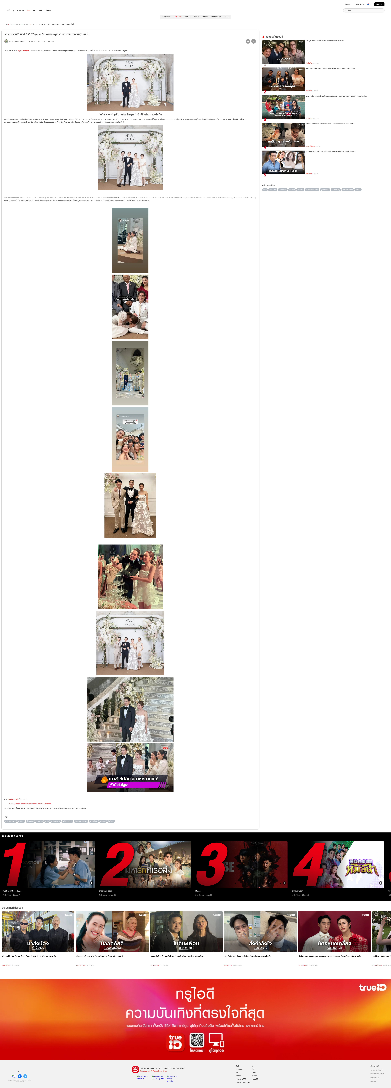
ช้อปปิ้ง (238, 1076)
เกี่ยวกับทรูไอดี (374, 1066)
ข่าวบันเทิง (178, 17)
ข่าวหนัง (196, 17)
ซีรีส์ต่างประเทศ (216, 17)
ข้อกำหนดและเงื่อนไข (376, 1070)
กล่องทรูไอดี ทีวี (360, 4)
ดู (13, 10)
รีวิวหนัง (205, 17)
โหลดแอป (348, 4)
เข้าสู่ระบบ (379, 4)
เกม (34, 10)
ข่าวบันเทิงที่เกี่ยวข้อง (12, 908)
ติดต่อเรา (373, 1082)
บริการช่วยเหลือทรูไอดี (243, 1082)
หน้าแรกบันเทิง (166, 17)
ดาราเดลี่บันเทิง (310, 146)
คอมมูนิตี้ (255, 1079)
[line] (14, 1076)
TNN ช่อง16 (228, 965)
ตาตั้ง (40, 10)
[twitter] (25, 1076)
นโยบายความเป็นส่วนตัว (377, 1074)
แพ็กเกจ (254, 1076)
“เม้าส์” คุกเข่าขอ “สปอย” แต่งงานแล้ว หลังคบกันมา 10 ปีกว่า (29, 804)
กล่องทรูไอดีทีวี (241, 1079)
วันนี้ (8, 10)
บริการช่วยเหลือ (374, 1078)
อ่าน (28, 10)
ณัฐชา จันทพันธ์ (23, 51)
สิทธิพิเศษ (20, 10)
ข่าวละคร (187, 17)
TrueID (13, 4)
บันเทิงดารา (17, 24)
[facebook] (20, 1076)
